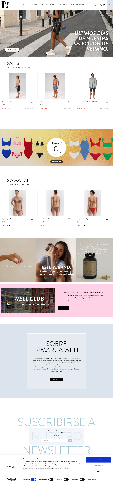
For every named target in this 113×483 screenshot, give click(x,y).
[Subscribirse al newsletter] (70, 440)
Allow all (98, 460)
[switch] (50, 479)
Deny (98, 471)
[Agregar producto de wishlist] (32, 102)
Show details (92, 479)
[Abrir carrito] (104, 5)
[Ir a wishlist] (101, 5)
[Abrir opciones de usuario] (98, 5)
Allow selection (98, 465)
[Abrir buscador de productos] (96, 5)
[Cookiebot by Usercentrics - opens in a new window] (11, 479)
